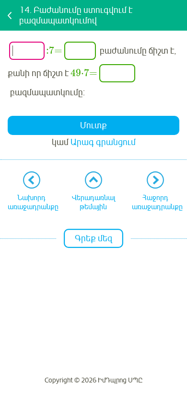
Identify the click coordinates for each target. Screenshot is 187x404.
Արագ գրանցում (103, 142)
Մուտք (93, 125)
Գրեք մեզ (93, 238)
